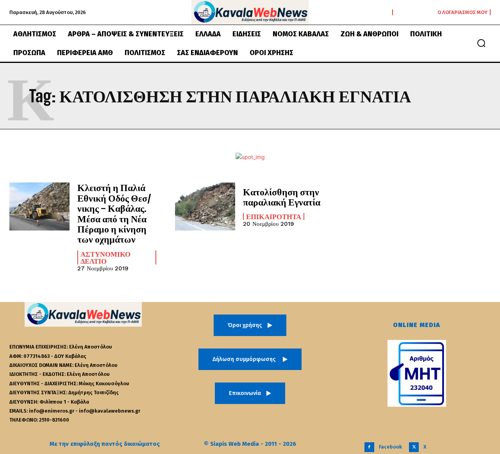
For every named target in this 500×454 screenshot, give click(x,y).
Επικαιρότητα (273, 216)
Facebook (390, 447)
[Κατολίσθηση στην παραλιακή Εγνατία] (205, 206)
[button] (481, 43)
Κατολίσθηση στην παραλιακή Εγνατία (281, 196)
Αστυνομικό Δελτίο (105, 257)
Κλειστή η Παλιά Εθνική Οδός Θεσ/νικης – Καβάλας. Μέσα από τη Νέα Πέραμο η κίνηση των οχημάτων (114, 213)
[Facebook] (369, 447)
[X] (414, 447)
